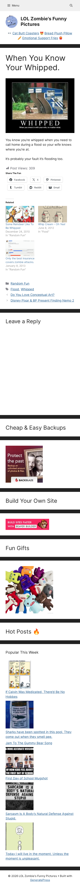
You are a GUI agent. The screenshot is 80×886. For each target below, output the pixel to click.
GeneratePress (40, 880)
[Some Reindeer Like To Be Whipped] (20, 214)
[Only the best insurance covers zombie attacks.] (20, 248)
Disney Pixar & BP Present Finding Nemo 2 (42, 300)
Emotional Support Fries (40, 38)
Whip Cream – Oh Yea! (51, 224)
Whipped (27, 289)
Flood (15, 289)
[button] (71, 5)
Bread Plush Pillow (58, 33)
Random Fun (20, 283)
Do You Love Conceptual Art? (33, 295)
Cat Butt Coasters (25, 33)
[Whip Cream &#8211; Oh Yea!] (52, 214)
